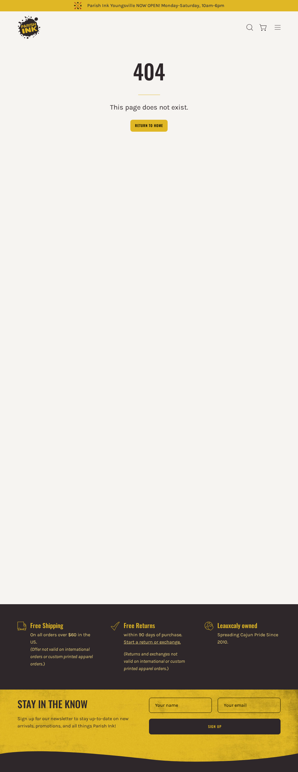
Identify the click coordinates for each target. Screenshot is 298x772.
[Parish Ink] (29, 27)
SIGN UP (214, 726)
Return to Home (149, 125)
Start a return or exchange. (152, 642)
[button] (249, 27)
